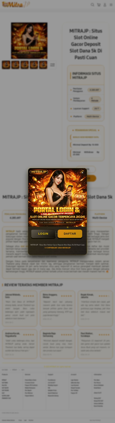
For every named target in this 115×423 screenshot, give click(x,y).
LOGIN (43, 233)
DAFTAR (70, 233)
